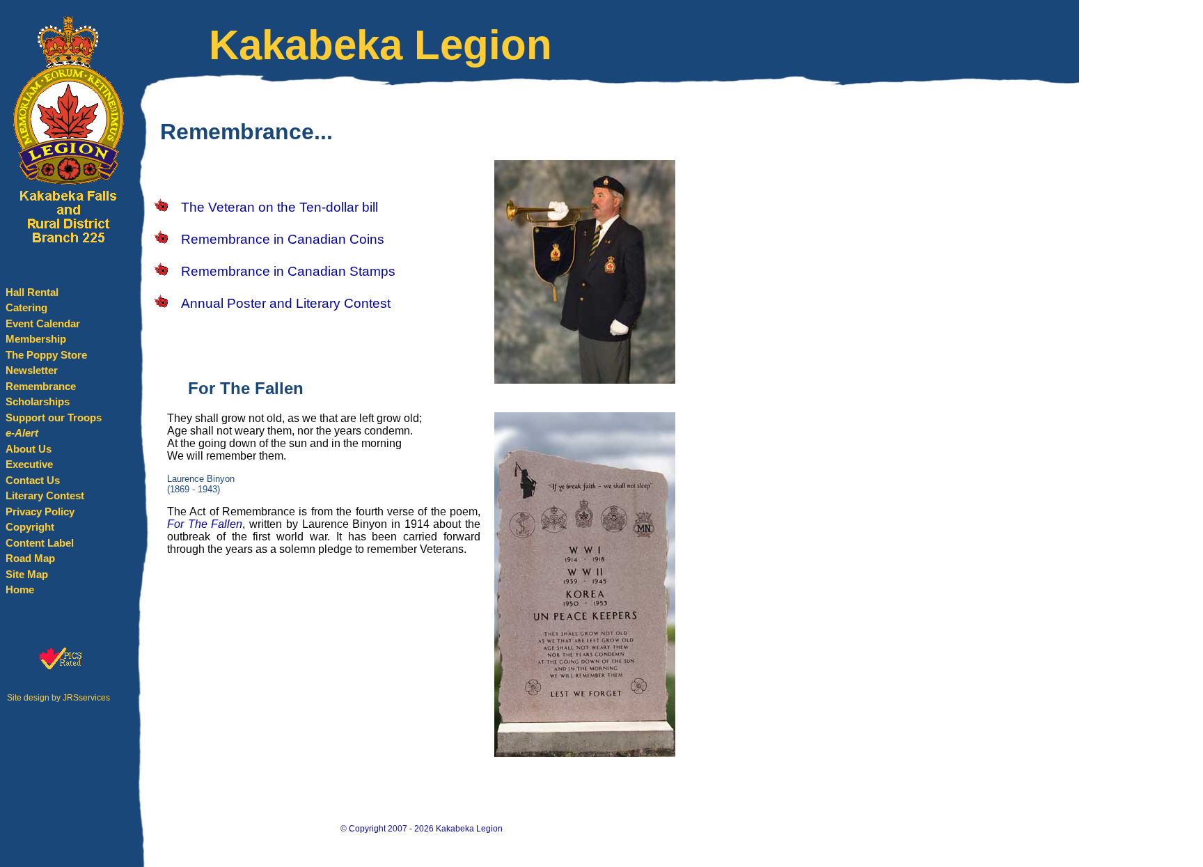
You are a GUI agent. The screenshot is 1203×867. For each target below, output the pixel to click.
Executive (29, 464)
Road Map (30, 558)
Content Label (40, 543)
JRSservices (86, 698)
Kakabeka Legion (469, 829)
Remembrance (41, 386)
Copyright (30, 527)
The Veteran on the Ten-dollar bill (279, 207)
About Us (29, 449)
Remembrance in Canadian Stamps (288, 271)
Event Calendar (43, 323)
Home (20, 589)
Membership (36, 339)
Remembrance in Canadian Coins (282, 239)
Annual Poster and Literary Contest (286, 303)
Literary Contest (45, 495)
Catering (26, 307)
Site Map (27, 574)
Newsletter (32, 370)
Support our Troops (54, 417)
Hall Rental (32, 292)
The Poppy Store (46, 355)
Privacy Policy (40, 511)
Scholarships (38, 401)
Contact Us (33, 480)
